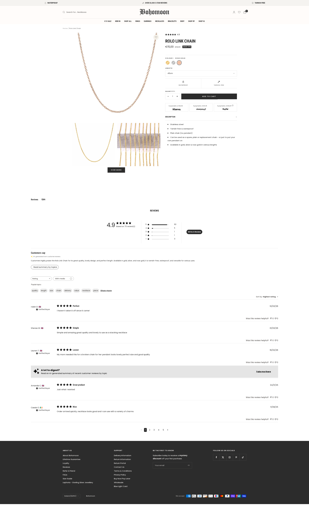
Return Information (122, 459)
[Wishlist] (239, 12)
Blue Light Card (120, 486)
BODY (182, 21)
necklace (86, 290)
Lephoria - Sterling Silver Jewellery (78, 482)
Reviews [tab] (34, 199)
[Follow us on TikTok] (243, 457)
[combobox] (41, 278)
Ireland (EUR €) (70, 496)
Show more (106, 290)
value (76, 290)
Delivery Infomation (122, 455)
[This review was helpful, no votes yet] (271, 318)
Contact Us (119, 467)
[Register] (189, 465)
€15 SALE (107, 21)
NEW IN (117, 21)
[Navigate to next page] (167, 430)
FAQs (65, 474)
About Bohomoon (71, 455)
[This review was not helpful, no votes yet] (275, 318)
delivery (67, 290)
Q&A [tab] (43, 199)
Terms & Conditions (123, 471)
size (51, 290)
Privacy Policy (120, 474)
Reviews (66, 467)
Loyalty (66, 463)
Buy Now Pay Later (122, 478)
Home (65, 28)
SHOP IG (202, 21)
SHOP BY (191, 21)
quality (35, 290)
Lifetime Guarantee (71, 459)
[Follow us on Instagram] (229, 457)
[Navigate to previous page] (141, 430)
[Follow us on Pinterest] (236, 457)
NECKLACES (159, 21)
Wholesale (118, 482)
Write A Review (194, 232)
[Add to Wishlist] (156, 37)
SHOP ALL (128, 21)
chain (58, 290)
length (43, 290)
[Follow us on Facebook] (216, 457)
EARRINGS (147, 21)
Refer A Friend (69, 471)
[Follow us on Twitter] (223, 457)
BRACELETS (172, 21)
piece (95, 290)
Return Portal (120, 463)
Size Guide (67, 478)
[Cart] (244, 12)
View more (116, 170)
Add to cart (209, 96)
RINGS (137, 21)
